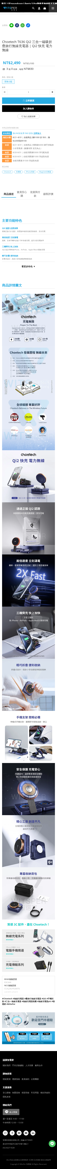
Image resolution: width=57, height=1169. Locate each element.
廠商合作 (39, 1065)
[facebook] (17, 25)
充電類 (18, 172)
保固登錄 (25, 1092)
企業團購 (35, 1079)
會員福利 (25, 1079)
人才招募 (29, 1065)
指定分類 (7, 137)
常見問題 (35, 1092)
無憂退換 (16, 1092)
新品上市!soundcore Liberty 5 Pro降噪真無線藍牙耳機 (29, 3)
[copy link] (28, 25)
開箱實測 (7, 1079)
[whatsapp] (22, 25)
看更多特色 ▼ (28, 266)
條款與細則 (45, 1092)
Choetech (7, 172)
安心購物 (7, 1092)
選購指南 (16, 1079)
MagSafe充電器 (45, 172)
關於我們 (7, 1065)
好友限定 (7, 133)
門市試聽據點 (18, 1065)
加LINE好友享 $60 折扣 (27, 133)
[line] (11, 25)
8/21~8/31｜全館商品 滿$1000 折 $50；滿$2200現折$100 (31, 139)
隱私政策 (7, 1096)
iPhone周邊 (30, 172)
